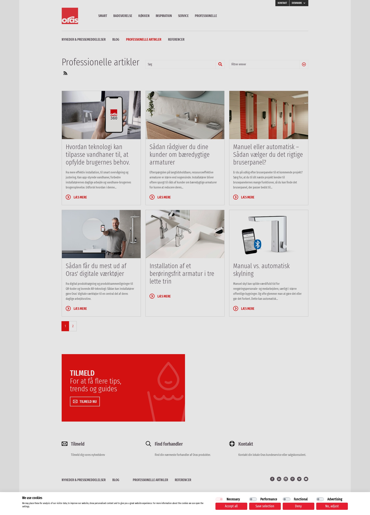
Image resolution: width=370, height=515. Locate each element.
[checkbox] (219, 499)
